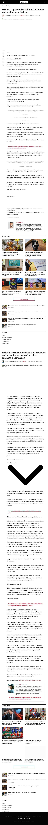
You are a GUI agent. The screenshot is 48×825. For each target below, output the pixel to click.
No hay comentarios (30, 15)
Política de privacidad (6, 339)
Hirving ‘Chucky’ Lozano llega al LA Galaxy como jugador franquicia (22, 324)
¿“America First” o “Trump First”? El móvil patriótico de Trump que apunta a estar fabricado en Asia (35, 274)
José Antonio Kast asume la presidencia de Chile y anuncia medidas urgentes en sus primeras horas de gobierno (35, 723)
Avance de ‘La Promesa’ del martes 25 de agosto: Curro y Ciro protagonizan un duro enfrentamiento (25, 319)
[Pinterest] (3, 62)
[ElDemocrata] (24, 2)
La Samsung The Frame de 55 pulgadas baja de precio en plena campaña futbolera (12, 274)
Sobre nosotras (5, 343)
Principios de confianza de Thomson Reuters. (29, 680)
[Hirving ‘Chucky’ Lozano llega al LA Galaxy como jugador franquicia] (4, 326)
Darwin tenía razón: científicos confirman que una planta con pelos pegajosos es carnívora (11, 254)
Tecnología (22, 15)
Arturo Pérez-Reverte (10, 361)
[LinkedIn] (3, 59)
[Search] (44, 2)
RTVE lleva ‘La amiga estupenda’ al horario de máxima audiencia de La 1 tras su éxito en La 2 (27, 312)
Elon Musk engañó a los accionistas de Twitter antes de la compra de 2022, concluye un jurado (11, 723)
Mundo (24, 361)
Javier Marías (8, 15)
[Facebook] (3, 53)
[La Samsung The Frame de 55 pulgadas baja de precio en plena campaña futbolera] (12, 265)
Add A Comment (24, 299)
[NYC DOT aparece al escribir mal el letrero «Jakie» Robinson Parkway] (24, 32)
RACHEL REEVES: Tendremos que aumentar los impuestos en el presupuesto (33, 742)
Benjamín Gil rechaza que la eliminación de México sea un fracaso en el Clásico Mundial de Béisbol (12, 742)
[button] (25, 213)
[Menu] (3, 2)
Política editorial (5, 341)
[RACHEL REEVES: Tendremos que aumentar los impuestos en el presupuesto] (35, 733)
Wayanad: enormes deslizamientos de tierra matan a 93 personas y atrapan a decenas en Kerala (12, 761)
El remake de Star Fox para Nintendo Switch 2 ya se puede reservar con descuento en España (11, 293)
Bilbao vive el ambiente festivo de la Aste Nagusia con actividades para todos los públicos (26, 305)
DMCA (3, 335)
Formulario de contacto (7, 337)
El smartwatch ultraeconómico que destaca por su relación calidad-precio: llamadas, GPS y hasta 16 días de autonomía (34, 254)
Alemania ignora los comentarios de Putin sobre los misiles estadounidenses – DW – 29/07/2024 (35, 761)
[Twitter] (3, 56)
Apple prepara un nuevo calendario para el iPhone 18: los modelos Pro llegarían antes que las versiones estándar (35, 293)
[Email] (3, 65)
